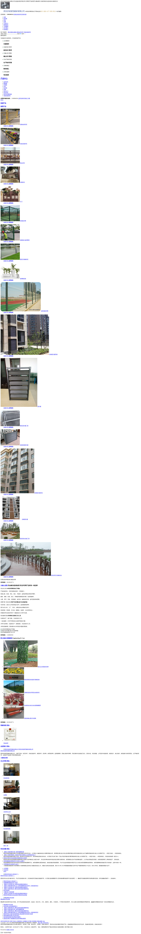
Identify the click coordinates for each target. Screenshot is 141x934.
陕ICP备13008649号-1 (43, 922)
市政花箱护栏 (27, 32)
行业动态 (6, 870)
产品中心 (6, 23)
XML (43, 921)
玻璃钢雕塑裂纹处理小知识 (11, 882)
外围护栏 (22, 182)
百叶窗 (39, 406)
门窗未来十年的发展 (9, 892)
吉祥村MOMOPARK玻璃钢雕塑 (32, 705)
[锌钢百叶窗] (11, 519)
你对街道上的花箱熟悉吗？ (11, 906)
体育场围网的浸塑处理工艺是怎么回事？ (14, 861)
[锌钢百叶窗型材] (25, 354)
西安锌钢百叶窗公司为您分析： (12, 915)
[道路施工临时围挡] (10, 240)
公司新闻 (6, 868)
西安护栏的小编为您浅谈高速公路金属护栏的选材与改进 (18, 914)
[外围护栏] (10, 182)
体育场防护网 (44, 311)
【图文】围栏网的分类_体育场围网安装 (14, 851)
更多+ (2, 100)
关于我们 (6, 28)
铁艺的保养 (6, 890)
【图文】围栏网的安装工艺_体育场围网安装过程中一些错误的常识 (21, 885)
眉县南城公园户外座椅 (30, 718)
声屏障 (5, 85)
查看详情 (6, 126)
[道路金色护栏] (10, 124)
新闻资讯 (6, 24)
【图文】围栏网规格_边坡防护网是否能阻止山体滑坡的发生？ (20, 855)
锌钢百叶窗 (25, 519)
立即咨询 (11, 126)
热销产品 (3, 103)
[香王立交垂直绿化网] (21, 666)
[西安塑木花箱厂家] (10, 538)
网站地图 (39, 921)
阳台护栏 (22, 163)
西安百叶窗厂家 (24, 425)
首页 (5, 17)
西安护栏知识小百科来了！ (8, 875)
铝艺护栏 (6, 92)
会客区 (5, 795)
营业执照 (6, 743)
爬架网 (5, 83)
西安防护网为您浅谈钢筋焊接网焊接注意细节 (15, 858)
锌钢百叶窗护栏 (39, 492)
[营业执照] (10, 740)
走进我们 (3, 746)
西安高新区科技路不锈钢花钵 (32, 679)
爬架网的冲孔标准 (5, 899)
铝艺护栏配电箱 (8, 94)
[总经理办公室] (12, 809)
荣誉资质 (4, 725)
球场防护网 (23, 220)
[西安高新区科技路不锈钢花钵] (14, 679)
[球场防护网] (10, 220)
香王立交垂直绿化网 (43, 666)
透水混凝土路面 (12, 32)
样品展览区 (6, 778)
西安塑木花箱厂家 (25, 538)
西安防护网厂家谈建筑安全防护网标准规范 (15, 918)
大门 (21, 201)
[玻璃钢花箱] (10, 278)
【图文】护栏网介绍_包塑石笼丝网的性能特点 (16, 884)
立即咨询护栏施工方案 (24, 98)
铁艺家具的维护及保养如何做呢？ (12, 917)
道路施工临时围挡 (25, 240)
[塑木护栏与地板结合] (26, 575)
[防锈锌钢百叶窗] (10, 445)
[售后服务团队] (12, 826)
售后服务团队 (7, 828)
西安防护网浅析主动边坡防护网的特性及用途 (15, 895)
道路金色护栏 (20, 32)
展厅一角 (6, 845)
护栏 (5, 20)
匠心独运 (6, 638)
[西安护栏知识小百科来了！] (11, 874)
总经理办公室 (7, 811)
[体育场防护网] (21, 311)
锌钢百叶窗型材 (53, 354)
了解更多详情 (4, 757)
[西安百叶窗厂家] (10, 425)
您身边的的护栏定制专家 (20, 14)
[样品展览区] (12, 775)
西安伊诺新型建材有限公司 (8, 750)
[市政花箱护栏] (10, 143)
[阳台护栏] (10, 163)
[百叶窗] (19, 406)
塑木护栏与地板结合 (56, 575)
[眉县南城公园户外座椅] (14, 718)
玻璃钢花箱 (23, 278)
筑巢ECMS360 (10, 929)
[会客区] (12, 792)
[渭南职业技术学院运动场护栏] (14, 692)
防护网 (5, 18)
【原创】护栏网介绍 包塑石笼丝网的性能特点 (15, 893)
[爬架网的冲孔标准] (9, 897)
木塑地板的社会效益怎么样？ (11, 864)
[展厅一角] (12, 843)
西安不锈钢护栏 (24, 259)
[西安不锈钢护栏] (10, 259)
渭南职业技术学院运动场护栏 (32, 692)
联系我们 (6, 29)
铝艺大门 (6, 91)
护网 (5, 21)
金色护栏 (6, 81)
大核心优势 (4, 585)
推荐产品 (3, 106)
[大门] (10, 201)
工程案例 (6, 26)
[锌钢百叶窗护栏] (18, 492)
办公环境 (4, 761)
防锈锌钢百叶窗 (24, 445)
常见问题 (3, 849)
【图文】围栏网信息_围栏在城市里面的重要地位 (16, 888)
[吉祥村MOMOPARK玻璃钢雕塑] (14, 705)
